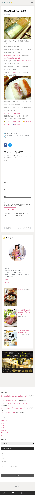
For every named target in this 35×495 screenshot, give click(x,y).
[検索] (30, 492)
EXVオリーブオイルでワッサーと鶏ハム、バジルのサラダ (16, 403)
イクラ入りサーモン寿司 (24, 61)
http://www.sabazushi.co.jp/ (12, 58)
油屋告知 (3, 430)
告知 (22, 493)
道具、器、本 (4, 432)
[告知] (22, 492)
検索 (31, 493)
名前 (6, 182)
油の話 (2, 428)
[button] (31, 2)
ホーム (4, 493)
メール (6, 189)
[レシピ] (13, 492)
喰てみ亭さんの (14, 72)
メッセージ (4, 464)
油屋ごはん (21, 289)
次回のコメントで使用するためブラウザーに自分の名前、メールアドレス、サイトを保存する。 (17, 205)
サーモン (21, 135)
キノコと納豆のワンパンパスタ (9, 401)
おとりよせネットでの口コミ (12, 113)
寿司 (26, 135)
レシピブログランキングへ (12, 122)
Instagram (7, 279)
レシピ (2, 425)
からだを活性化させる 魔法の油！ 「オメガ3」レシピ (24, 312)
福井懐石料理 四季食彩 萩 (12, 55)
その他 (15, 133)
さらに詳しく (8, 282)
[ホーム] (4, 492)
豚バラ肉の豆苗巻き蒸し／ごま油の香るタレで (13, 396)
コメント (7, 161)
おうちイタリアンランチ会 (8, 413)
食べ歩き (3, 435)
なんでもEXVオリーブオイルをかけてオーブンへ (14, 408)
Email (2, 458)
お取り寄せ (8, 133)
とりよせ (15, 135)
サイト (6, 196)
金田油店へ (17, 124)
